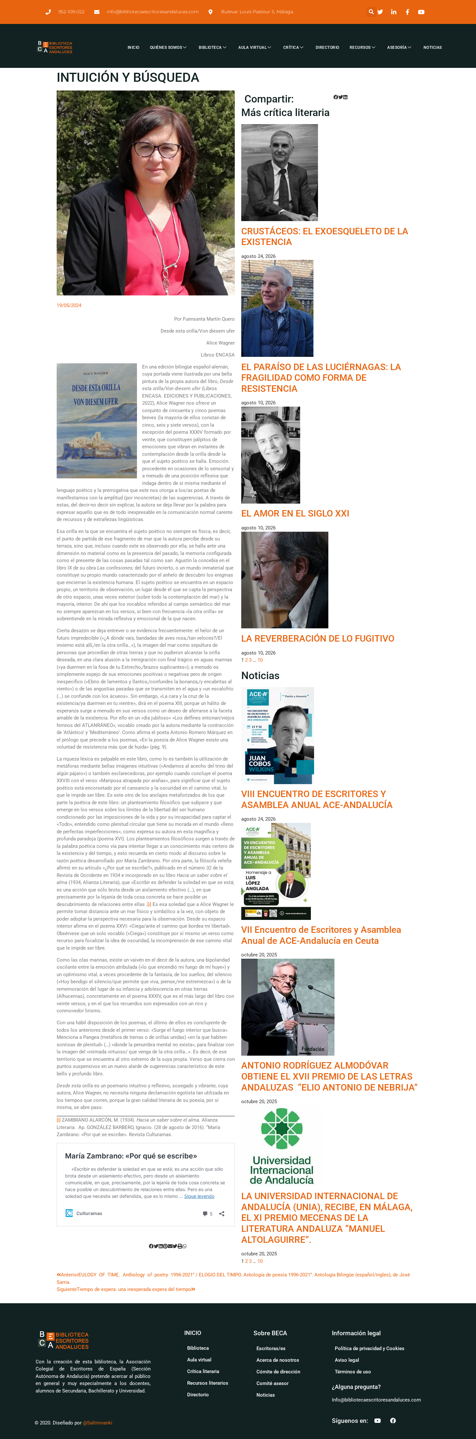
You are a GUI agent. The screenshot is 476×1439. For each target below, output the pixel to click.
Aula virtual (199, 1360)
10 (260, 660)
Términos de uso (353, 1372)
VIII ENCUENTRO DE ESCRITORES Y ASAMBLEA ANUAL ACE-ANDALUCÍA (317, 799)
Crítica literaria (203, 1371)
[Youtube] (377, 1420)
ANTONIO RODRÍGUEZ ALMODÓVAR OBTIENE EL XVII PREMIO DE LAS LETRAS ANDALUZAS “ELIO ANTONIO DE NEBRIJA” (329, 1076)
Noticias (265, 1395)
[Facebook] (393, 1420)
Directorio (198, 1395)
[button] (372, 12)
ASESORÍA (397, 47)
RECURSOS (360, 47)
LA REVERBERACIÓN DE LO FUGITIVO (317, 638)
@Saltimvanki (97, 1423)
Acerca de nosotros (277, 1360)
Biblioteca (198, 1348)
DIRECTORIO (327, 47)
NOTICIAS (433, 47)
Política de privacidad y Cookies (369, 1348)
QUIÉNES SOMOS (166, 47)
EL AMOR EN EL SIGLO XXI (295, 513)
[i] (149, 904)
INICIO (134, 47)
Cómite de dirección (278, 1372)
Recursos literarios (207, 1383)
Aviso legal (347, 1360)
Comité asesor (272, 1383)
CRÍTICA (291, 47)
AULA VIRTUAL (252, 47)
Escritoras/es (271, 1348)
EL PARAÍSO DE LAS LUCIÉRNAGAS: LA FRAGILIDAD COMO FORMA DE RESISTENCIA (321, 378)
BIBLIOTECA (210, 47)
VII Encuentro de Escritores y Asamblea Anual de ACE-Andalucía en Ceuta (321, 935)
